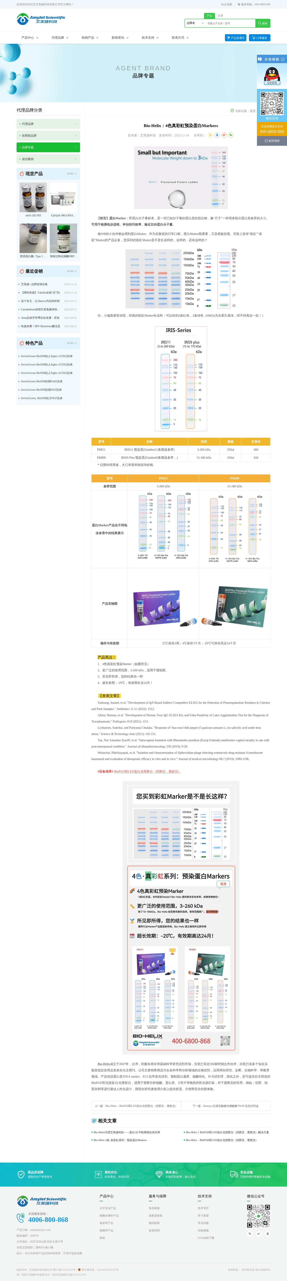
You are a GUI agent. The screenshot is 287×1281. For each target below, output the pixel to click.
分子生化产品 (108, 1208)
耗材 (102, 1237)
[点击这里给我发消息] (272, 75)
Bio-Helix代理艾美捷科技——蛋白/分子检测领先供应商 (127, 1132)
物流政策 (154, 1223)
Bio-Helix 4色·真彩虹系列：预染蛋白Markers (120, 1140)
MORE (70, 173)
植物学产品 (106, 1230)
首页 (253, 111)
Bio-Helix (104, 1064)
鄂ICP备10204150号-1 (65, 1269)
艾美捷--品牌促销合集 (34, 284)
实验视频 (203, 1230)
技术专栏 (203, 1208)
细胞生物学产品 (109, 1215)
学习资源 (203, 1215)
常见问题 (203, 1223)
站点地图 (226, 4)
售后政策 (154, 1208)
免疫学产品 (106, 1223)
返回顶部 (274, 140)
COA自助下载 (206, 1237)
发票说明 (154, 1230)
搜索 (264, 23)
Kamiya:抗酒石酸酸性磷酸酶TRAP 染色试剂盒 (231, 1106)
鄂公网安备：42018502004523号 (100, 1269)
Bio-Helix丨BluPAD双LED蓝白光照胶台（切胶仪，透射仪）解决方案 (227, 1132)
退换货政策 (155, 1215)
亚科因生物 (248, 1269)
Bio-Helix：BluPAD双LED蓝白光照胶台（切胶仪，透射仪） (142, 1106)
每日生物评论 (262, 1269)
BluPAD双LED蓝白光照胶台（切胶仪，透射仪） (147, 771)
